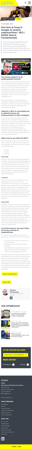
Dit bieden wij (7, 364)
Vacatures (4, 434)
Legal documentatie (7, 410)
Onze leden (4, 428)
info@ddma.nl (6, 393)
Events (3, 406)
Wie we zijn (4, 421)
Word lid (22, 364)
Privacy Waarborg (6, 415)
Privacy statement (6, 397)
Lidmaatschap (5, 425)
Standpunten (5, 423)
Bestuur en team (6, 430)
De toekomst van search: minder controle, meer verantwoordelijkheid (18, 315)
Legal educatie (5, 412)
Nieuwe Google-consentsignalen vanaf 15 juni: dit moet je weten (20, 335)
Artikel (4, 19)
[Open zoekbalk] (25, 3)
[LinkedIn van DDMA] (2, 439)
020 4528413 (6, 391)
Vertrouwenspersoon (7, 432)
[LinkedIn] (11, 298)
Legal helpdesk (5, 408)
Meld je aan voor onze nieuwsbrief (14, 354)
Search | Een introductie (10, 274)
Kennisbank (4, 404)
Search (19, 19)
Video (11, 19)
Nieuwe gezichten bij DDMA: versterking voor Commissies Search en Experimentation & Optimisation (20, 325)
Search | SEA (6, 282)
